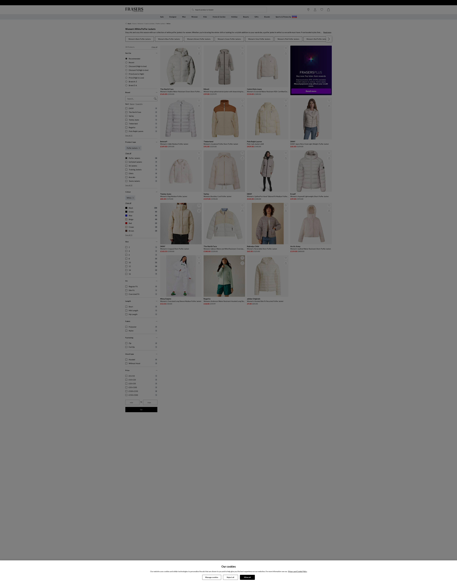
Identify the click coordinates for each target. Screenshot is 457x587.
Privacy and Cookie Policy (297, 571)
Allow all (247, 577)
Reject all (230, 577)
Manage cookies (211, 577)
